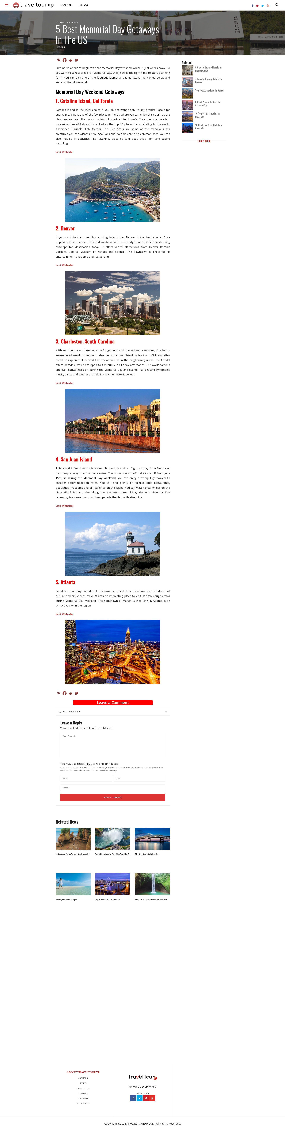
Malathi (61, 47)
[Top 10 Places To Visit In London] (112, 884)
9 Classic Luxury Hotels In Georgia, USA (208, 69)
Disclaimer (83, 1098)
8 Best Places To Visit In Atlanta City (207, 103)
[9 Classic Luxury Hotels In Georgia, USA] (188, 70)
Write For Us (83, 1103)
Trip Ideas (83, 5)
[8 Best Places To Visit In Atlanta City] (188, 104)
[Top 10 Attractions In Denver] (188, 93)
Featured (60, 22)
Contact (83, 1093)
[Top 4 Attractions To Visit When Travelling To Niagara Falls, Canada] (112, 839)
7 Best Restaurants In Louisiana (147, 854)
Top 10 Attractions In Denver (209, 90)
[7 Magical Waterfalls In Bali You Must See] (152, 884)
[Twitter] (76, 60)
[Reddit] (70, 60)
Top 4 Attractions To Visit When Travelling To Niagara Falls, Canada (112, 854)
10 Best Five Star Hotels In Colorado (208, 126)
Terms (83, 1083)
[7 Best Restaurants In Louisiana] (152, 839)
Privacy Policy (83, 1088)
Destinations (66, 5)
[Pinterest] (58, 60)
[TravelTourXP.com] (33, 5)
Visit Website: (64, 152)
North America (71, 22)
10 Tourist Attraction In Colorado (207, 115)
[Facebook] (64, 60)
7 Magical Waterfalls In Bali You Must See (151, 899)
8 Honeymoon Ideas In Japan (66, 899)
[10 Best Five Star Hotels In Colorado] (188, 127)
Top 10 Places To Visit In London (107, 899)
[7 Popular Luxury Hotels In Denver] (188, 81)
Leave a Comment (113, 702)
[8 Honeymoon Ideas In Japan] (73, 884)
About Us (83, 1078)
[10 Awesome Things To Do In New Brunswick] (73, 839)
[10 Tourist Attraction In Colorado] (188, 116)
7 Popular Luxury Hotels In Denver (208, 80)
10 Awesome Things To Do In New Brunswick (72, 854)
